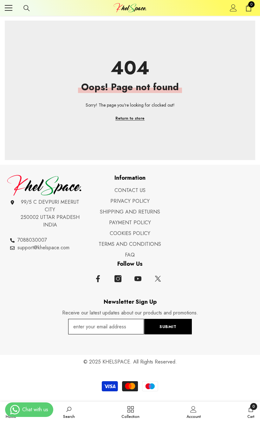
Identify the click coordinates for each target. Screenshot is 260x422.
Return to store (130, 118)
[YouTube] (138, 278)
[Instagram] (118, 278)
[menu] (8, 8)
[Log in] (233, 7)
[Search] (26, 8)
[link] (68, 412)
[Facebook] (98, 278)
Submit (168, 327)
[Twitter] (158, 278)
